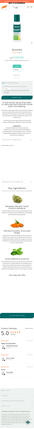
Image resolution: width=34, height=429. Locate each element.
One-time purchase (11, 83)
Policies (4, 395)
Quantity (17, 75)
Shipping (16, 60)
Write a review (29, 328)
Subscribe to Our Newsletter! (13, 400)
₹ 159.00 (4, 164)
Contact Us (5, 406)
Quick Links (5, 390)
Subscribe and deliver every (15, 86)
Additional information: (11, 139)
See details (6, 92)
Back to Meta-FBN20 (18, 315)
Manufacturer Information (12, 181)
